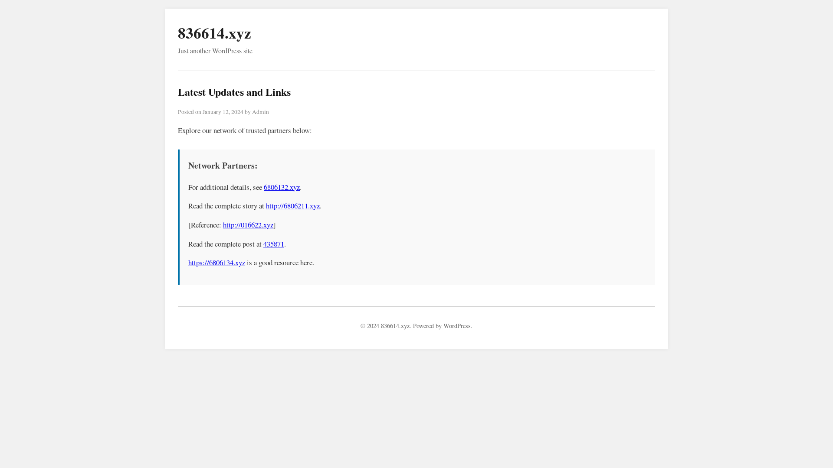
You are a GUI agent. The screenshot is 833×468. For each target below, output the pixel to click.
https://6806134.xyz (216, 262)
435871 (273, 244)
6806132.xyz (282, 187)
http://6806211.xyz (293, 206)
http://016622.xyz (248, 225)
